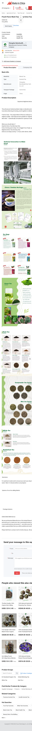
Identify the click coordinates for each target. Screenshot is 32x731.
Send (17, 573)
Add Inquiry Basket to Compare (12, 61)
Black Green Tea (7, 710)
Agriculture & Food (11, 13)
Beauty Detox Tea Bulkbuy (10, 714)
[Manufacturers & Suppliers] (16, 3)
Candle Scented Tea (24, 697)
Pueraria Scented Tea (9, 697)
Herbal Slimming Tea (23, 677)
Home (3, 13)
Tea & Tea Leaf (21, 13)
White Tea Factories (22, 706)
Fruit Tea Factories (8, 706)
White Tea (4, 680)
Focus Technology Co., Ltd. (22, 724)
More (3, 717)
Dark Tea (20, 680)
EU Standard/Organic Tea (9, 677)
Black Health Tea (20, 710)
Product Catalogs (27, 673)
